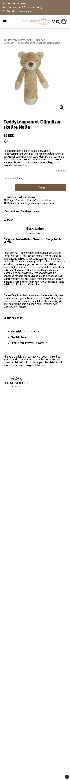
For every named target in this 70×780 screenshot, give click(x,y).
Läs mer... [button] (61, 170)
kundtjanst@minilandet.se (37, 200)
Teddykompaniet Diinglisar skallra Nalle (38, 42)
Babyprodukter (16, 40)
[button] (53, 21)
